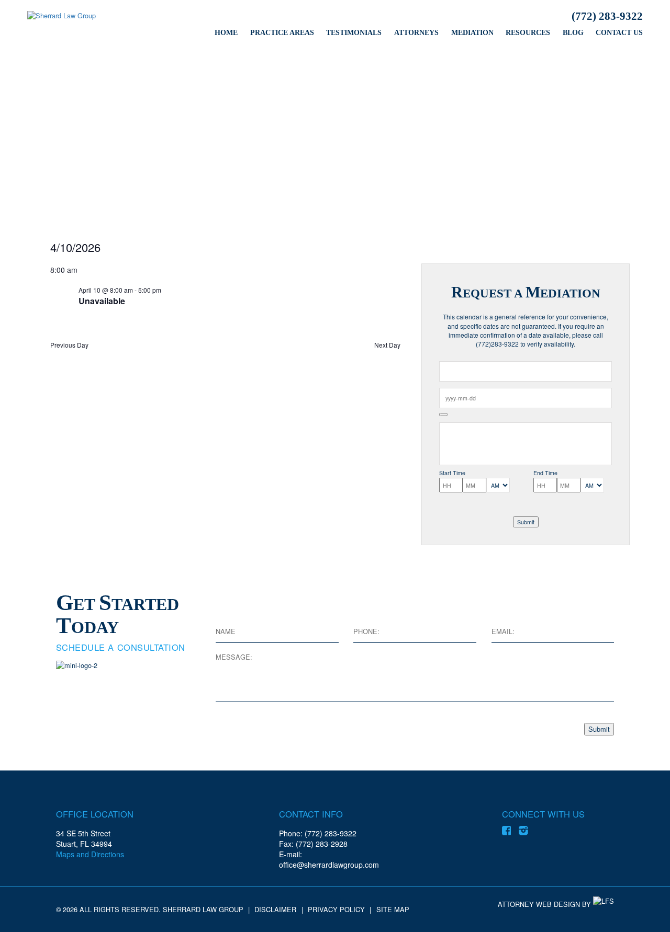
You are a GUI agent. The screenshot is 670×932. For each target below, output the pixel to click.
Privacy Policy (336, 909)
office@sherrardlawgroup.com (329, 864)
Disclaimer (275, 909)
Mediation (472, 32)
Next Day (387, 345)
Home (226, 32)
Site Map (392, 909)
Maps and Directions (90, 854)
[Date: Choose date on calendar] (443, 414)
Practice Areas (282, 32)
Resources (528, 32)
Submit (525, 522)
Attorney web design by (544, 904)
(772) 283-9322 (607, 16)
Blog (573, 32)
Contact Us (619, 32)
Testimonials (354, 32)
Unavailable (102, 301)
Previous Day (69, 345)
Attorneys (416, 32)
